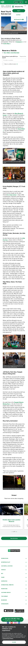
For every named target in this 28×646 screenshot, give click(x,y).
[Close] (25, 627)
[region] (14, 635)
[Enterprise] (2, 2)
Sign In (18, 10)
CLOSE (14, 642)
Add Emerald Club (18, 19)
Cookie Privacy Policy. (8, 638)
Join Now (18, 14)
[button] (26, 2)
